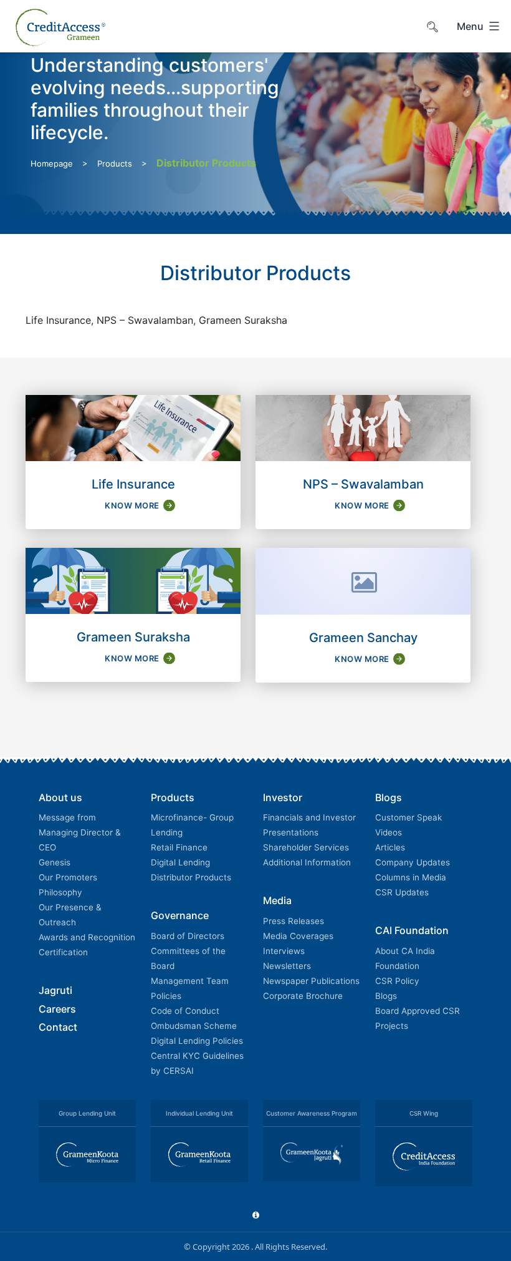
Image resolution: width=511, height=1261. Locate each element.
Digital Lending (180, 862)
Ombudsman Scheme (194, 1026)
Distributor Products (191, 877)
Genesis (54, 862)
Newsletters (287, 966)
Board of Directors (187, 936)
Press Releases (293, 921)
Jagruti (55, 990)
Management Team (190, 981)
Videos (388, 832)
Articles (390, 847)
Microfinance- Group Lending (192, 824)
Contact (58, 1027)
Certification (63, 952)
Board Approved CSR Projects (417, 1018)
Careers (57, 1009)
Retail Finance (179, 847)
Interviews (284, 951)
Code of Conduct (185, 1011)
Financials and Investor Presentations (309, 824)
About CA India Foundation (405, 958)
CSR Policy (397, 981)
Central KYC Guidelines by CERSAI (197, 1063)
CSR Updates (402, 892)
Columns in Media (410, 877)
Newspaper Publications (311, 981)
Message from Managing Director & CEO (80, 832)
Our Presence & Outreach (70, 914)
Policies (166, 996)
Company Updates (412, 862)
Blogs (386, 996)
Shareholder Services (306, 847)
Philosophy (60, 892)
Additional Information (307, 862)
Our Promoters (68, 877)
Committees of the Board (188, 958)
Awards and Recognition (87, 937)
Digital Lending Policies (197, 1041)
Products (114, 163)
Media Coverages (298, 936)
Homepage (52, 163)
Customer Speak (408, 817)
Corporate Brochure (303, 996)
